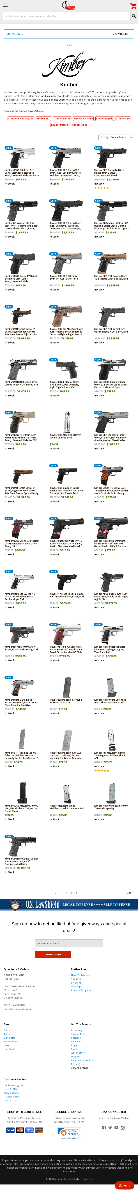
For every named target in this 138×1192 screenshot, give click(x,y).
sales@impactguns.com (18, 1009)
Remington (77, 1064)
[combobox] (66, 16)
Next (128, 892)
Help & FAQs (11, 1089)
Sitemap (76, 986)
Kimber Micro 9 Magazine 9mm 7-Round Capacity (111, 807)
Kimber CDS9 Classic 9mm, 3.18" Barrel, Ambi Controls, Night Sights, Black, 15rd (65, 385)
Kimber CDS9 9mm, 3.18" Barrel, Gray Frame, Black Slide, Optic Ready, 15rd (22, 544)
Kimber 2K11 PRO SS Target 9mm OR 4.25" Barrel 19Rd (64, 277)
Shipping (76, 982)
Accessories (11, 1041)
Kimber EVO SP (62, 118)
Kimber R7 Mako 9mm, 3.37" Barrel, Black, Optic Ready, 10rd (21, 648)
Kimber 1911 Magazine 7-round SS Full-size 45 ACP (66, 701)
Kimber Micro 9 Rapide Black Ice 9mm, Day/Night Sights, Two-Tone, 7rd (110, 649)
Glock (74, 1049)
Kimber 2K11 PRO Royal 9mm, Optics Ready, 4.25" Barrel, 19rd (111, 330)
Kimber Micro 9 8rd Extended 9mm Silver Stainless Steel (110, 701)
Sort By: (105, 137)
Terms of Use (11, 1092)
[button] (69, 33)
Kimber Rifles (79, 124)
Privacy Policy (12, 1096)
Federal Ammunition (83, 1060)
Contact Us (10, 1100)
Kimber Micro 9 (60, 124)
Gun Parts (10, 1037)
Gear (6, 1045)
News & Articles (80, 975)
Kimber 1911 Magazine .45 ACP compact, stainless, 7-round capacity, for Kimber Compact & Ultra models (66, 756)
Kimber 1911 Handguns (20, 118)
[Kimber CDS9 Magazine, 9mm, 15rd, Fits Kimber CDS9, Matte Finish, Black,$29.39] (22, 794)
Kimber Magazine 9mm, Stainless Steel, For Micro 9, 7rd (67, 807)
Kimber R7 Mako (83, 118)
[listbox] (122, 137)
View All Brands (80, 1067)
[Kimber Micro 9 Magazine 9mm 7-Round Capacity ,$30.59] (111, 794)
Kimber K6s (123, 118)
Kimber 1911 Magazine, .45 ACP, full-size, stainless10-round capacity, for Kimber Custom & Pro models (22, 756)
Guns (7, 1030)
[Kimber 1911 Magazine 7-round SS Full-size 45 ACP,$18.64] (67, 688)
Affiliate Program (81, 990)
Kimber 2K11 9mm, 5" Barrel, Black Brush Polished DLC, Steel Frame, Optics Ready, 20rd (67, 491)
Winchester (78, 1052)
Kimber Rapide (104, 118)
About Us (76, 978)
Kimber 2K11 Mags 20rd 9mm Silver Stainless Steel (65, 436)
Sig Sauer (76, 1041)
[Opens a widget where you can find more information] (124, 1185)
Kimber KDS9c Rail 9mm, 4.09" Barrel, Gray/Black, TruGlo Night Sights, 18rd (111, 597)
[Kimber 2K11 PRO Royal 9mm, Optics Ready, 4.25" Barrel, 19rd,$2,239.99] (111, 317)
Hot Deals (9, 1049)
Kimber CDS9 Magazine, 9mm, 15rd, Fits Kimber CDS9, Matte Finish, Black (21, 808)
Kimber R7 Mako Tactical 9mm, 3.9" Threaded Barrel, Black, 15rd (67, 595)
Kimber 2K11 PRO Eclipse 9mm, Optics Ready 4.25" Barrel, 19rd (21, 383)
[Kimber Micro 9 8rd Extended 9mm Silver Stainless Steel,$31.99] (111, 688)
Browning (76, 1030)
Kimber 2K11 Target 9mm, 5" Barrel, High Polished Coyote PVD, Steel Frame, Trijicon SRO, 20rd (21, 333)
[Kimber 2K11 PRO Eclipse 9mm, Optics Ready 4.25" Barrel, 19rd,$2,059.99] (22, 370)
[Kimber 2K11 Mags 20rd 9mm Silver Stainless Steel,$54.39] (67, 423)
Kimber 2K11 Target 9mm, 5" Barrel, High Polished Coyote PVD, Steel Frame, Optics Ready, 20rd (22, 492)
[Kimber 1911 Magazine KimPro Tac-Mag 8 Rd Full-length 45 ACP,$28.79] (111, 741)
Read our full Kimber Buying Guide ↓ (24, 111)
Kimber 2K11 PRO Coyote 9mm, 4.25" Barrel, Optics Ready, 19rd (111, 277)
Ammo (7, 1034)
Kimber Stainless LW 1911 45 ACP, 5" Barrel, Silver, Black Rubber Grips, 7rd (20, 597)
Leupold (75, 1056)
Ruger (74, 1045)
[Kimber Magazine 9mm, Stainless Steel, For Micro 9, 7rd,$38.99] (67, 794)
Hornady (76, 1037)
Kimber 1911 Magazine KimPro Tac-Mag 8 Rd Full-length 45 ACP (110, 755)
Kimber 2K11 (43, 118)
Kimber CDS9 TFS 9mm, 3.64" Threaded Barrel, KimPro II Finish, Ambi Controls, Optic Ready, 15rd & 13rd (111, 492)
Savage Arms (78, 1034)
